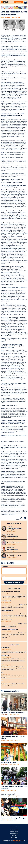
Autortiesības (14, 835)
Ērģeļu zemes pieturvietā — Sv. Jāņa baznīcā (13, 737)
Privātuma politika (14, 829)
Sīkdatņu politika (14, 831)
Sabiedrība (7, 17)
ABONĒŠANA (19, 2)
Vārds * (3, 576)
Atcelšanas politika (14, 833)
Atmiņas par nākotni (8, 794)
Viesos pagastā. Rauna (8, 762)
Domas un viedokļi (14, 523)
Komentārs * (5, 566)
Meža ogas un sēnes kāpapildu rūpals (13, 818)
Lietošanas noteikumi (14, 827)
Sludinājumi (13, 644)
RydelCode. (18, 842)
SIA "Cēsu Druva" (17, 840)
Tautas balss (13, 588)
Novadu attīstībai (4, 714)
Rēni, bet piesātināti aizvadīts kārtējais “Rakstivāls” (14, 787)
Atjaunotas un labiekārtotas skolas (12, 713)
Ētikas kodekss (14, 837)
